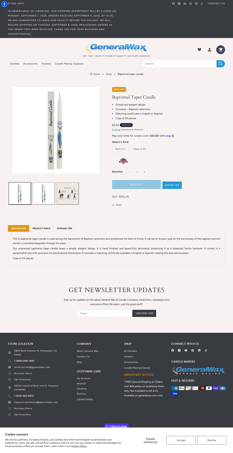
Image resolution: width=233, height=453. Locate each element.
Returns (81, 393)
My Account (84, 378)
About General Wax (88, 351)
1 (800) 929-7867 (24, 361)
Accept (181, 440)
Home (96, 74)
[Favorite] (199, 49)
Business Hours (23, 373)
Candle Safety (85, 399)
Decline (211, 440)
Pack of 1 (120, 149)
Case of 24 (140, 149)
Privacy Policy (79, 446)
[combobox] (183, 63)
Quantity (117, 171)
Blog (79, 362)
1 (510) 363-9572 (24, 396)
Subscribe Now (144, 313)
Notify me (172, 185)
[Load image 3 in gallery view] (68, 193)
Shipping (116, 129)
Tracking (82, 388)
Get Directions (22, 379)
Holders (128, 356)
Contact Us (83, 356)
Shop (109, 74)
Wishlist (81, 383)
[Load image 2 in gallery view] (44, 193)
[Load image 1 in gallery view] (20, 193)
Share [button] (119, 205)
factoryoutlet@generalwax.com (32, 367)
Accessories (131, 362)
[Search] (221, 63)
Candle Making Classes (137, 368)
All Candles (130, 351)
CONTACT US (216, 3)
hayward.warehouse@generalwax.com (36, 402)
